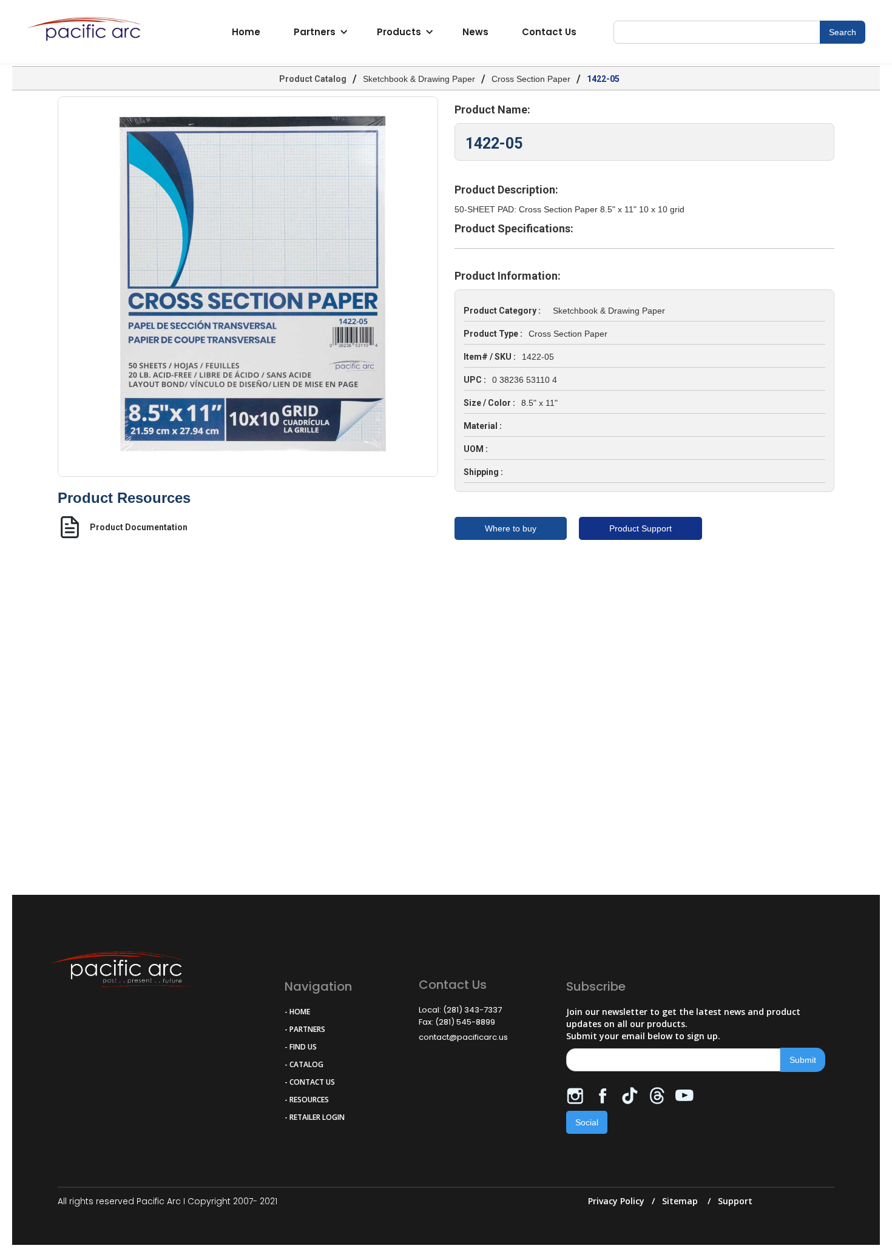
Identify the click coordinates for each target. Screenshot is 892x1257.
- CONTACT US (310, 1082)
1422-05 (603, 79)
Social (586, 1122)
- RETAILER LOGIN (315, 1117)
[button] (318, 32)
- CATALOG (304, 1064)
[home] (87, 32)
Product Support (640, 528)
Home (246, 31)
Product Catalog (312, 79)
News (475, 31)
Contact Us (549, 31)
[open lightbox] (248, 286)
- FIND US (301, 1047)
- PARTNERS (305, 1029)
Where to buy (510, 528)
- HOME (297, 1011)
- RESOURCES (307, 1099)
